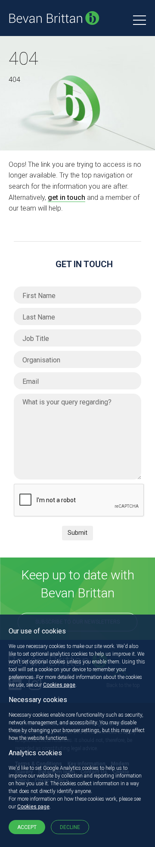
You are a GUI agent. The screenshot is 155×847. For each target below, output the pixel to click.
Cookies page (59, 685)
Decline (70, 827)
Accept (27, 827)
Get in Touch (84, 264)
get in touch (66, 197)
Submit (77, 532)
